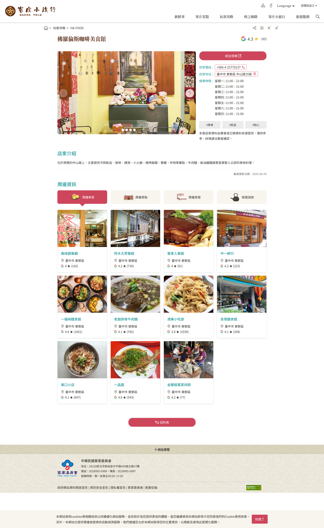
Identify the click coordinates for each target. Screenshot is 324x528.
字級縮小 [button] (269, 27)
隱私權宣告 (118, 487)
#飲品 (232, 125)
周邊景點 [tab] (141, 197)
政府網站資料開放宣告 (72, 487)
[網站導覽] (263, 5)
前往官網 (231, 56)
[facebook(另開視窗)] (271, 5)
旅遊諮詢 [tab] (248, 197)
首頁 (46, 28)
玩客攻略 (59, 28)
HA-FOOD (77, 28)
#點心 (255, 125)
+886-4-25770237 (229, 67)
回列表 (164, 422)
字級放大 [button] (276, 27)
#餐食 (209, 125)
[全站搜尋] (318, 17)
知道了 (259, 519)
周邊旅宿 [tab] (194, 197)
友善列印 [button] (262, 27)
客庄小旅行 (30, 11)
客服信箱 (151, 487)
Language (284, 5)
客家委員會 (135, 487)
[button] (119, 130)
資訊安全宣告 (99, 487)
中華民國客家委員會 (67, 468)
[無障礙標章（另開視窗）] (256, 487)
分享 (254, 27)
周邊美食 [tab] (88, 197)
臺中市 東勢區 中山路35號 (234, 74)
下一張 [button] (190, 93)
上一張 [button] (63, 93)
